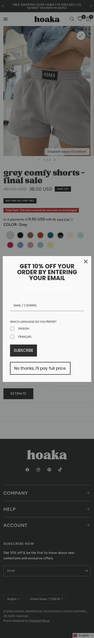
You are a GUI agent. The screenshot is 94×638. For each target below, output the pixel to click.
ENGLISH (23, 328)
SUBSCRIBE (23, 350)
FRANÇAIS (24, 337)
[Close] (85, 261)
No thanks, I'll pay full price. (40, 368)
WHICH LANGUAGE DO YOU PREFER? (33, 322)
